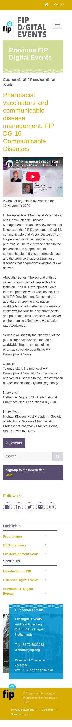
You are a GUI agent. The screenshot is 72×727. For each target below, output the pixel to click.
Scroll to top (18, 714)
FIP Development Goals (21, 554)
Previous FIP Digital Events (18, 591)
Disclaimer (48, 709)
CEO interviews (14, 545)
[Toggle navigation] (57, 25)
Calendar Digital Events (21, 580)
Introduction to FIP (17, 571)
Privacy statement (22, 709)
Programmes (13, 536)
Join (9, 475)
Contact (59, 4)
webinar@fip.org (27, 650)
